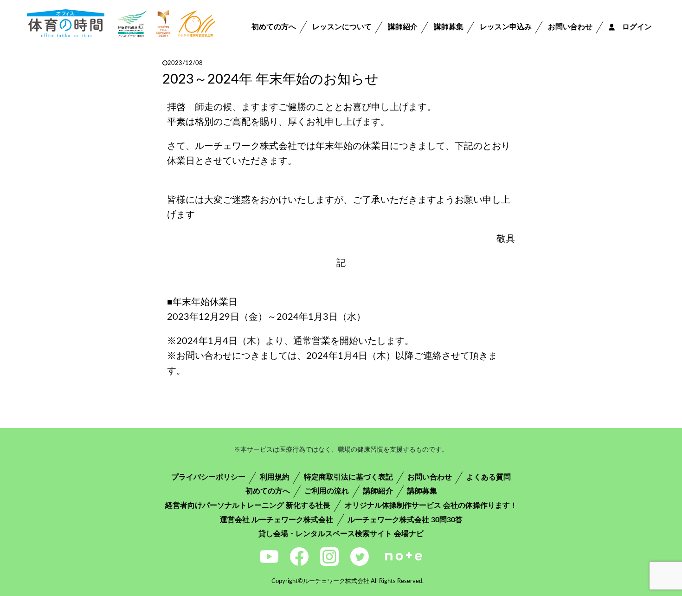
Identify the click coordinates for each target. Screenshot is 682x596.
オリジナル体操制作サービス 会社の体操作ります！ (431, 505)
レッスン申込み (506, 27)
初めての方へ (273, 27)
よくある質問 (488, 477)
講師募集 (448, 27)
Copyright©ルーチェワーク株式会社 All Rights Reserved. (347, 581)
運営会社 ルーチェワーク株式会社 (276, 520)
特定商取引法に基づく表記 (348, 477)
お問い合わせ (570, 27)
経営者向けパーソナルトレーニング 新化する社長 (247, 505)
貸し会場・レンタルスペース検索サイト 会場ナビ (341, 534)
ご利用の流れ (326, 491)
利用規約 (275, 477)
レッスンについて (342, 27)
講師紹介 (403, 27)
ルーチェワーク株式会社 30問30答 (405, 520)
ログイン (633, 27)
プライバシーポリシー (208, 477)
